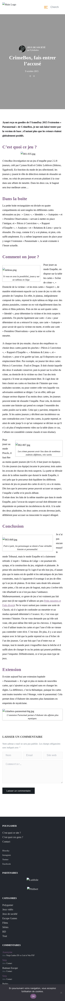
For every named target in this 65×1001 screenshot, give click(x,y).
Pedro (5, 983)
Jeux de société (36, 47)
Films (5, 922)
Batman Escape (10, 968)
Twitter (5, 859)
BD (4, 931)
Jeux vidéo (7, 909)
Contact (6, 841)
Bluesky (5, 850)
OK (33, 996)
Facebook (6, 864)
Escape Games (9, 918)
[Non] (61, 992)
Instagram (6, 855)
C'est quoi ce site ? (11, 832)
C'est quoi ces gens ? (12, 837)
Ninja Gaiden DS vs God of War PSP (20, 955)
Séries (5, 927)
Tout (4, 936)
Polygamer (7, 905)
